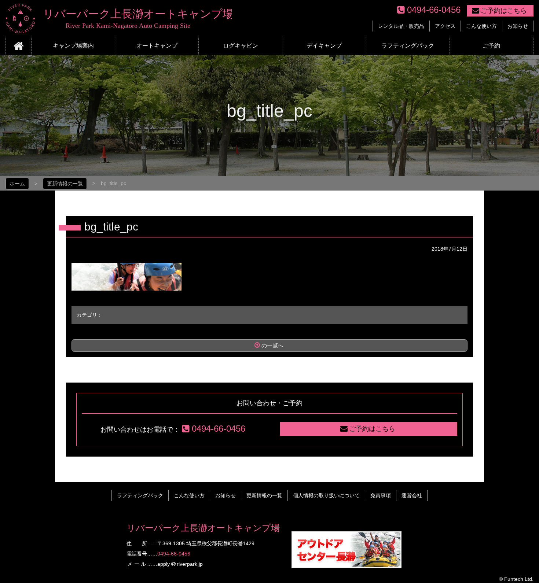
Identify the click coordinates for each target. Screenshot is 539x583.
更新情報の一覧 (65, 184)
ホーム (17, 184)
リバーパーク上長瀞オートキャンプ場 (203, 528)
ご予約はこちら (504, 10)
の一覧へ (272, 345)
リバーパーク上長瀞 (119, 18)
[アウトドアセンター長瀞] (347, 564)
